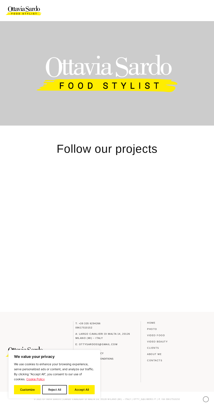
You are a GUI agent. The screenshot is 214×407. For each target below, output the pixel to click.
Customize (27, 389)
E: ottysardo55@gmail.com (96, 344)
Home (151, 323)
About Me (154, 354)
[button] (205, 11)
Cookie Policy (35, 379)
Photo (152, 329)
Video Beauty (157, 341)
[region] (54, 374)
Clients (153, 348)
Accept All (82, 389)
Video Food (156, 335)
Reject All (54, 389)
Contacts (154, 360)
